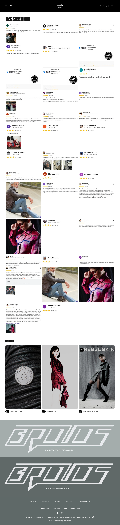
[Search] (103, 6)
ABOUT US (33, 501)
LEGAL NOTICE (57, 508)
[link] (23, 377)
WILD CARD (69, 501)
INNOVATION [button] (50, 411)
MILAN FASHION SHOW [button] (89, 411)
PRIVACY (49, 508)
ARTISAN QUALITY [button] (14, 411)
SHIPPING (65, 508)
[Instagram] (61, 513)
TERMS (78, 508)
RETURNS (72, 508)
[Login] (100, 6)
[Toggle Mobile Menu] (7, 6)
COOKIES (42, 508)
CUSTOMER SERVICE (84, 501)
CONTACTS (45, 501)
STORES (57, 501)
